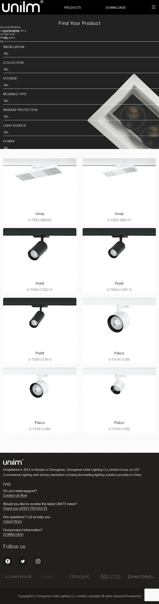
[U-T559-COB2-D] (39, 252)
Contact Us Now (15, 495)
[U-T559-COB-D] (39, 322)
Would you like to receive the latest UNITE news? (40, 503)
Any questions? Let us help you (26, 516)
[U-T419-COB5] (119, 322)
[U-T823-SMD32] (39, 182)
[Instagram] (38, 565)
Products (72, 7)
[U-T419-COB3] (119, 391)
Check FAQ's (12, 521)
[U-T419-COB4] (39, 391)
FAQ (7, 483)
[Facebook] (7, 565)
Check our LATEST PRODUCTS (25, 508)
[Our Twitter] (23, 565)
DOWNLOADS (13, 534)
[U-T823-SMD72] (119, 182)
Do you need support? (20, 490)
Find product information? (23, 529)
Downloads (116, 7)
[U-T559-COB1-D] (119, 252)
